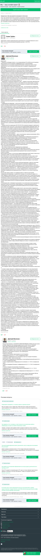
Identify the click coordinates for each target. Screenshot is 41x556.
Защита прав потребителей (8, 401)
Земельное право (7, 463)
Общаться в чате (35, 35)
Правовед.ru (4, 509)
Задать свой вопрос (33, 51)
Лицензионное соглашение (5, 539)
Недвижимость (18, 442)
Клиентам (3, 511)
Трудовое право (6, 484)
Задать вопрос (37, 1)
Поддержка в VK (5, 527)
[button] (20, 20)
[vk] (1, 544)
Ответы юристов (4, 32)
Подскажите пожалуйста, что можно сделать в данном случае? (16, 404)
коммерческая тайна (4, 27)
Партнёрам (3, 517)
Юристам (3, 514)
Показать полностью (6, 409)
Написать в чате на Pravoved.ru (7, 522)
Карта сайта (3, 541)
